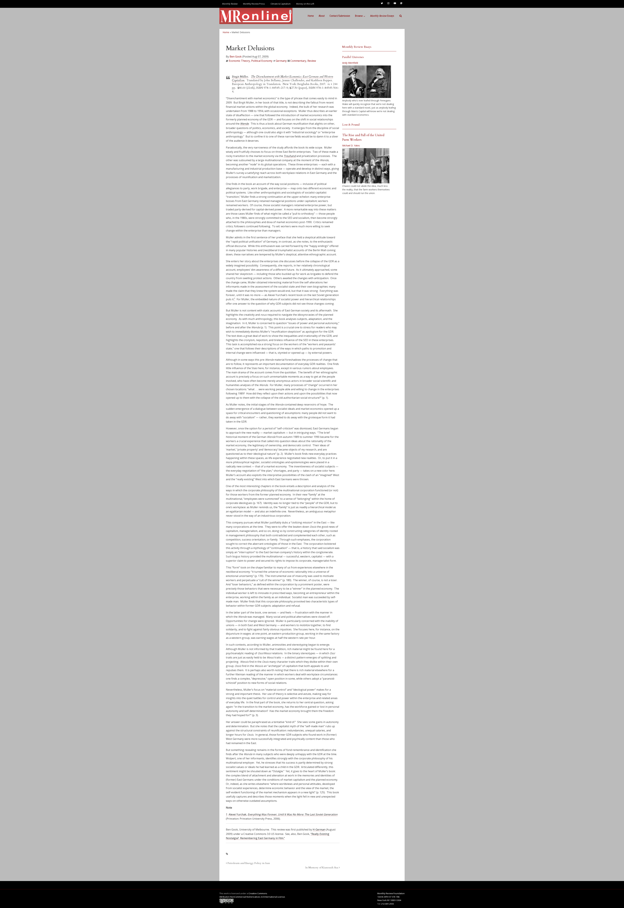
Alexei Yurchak (237, 814)
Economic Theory (239, 61)
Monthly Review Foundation (391, 893)
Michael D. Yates (351, 145)
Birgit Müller (240, 76)
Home (311, 15)
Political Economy (261, 61)
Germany (281, 61)
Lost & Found (351, 125)
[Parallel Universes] (366, 81)
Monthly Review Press (254, 3)
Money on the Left (305, 3)
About (322, 15)
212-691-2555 (387, 903)
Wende (244, 123)
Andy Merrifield (350, 62)
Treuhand (290, 156)
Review (311, 61)
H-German (319, 829)
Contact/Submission (340, 15)
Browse (359, 15)
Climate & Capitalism (281, 3)
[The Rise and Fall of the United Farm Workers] (365, 166)
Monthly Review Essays (356, 47)
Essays (382, 15)
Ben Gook (236, 56)
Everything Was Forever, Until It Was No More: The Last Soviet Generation (293, 814)
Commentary (298, 61)
